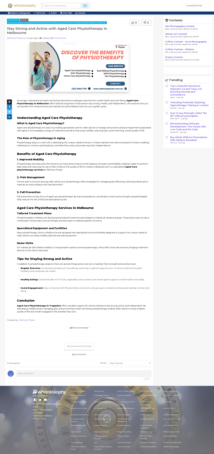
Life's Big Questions (147, 419)
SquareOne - (175, 132)
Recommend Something (79, 346)
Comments (59, 38)
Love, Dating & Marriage (172, 419)
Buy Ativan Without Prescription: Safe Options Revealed (189, 139)
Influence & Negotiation (102, 419)
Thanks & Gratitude (124, 442)
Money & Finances (100, 425)
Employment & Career (79, 408)
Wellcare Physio (15, 38)
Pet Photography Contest (180, 26)
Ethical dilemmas (100, 408)
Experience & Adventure (125, 408)
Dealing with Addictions (102, 402)
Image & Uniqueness (170, 415)
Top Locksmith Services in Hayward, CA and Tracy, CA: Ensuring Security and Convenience (186, 90)
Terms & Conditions (42, 416)
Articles (40, 13)
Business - (174, 108)
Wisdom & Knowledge (171, 447)
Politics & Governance (79, 436)
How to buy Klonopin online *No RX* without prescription (188, 114)
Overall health (13, 20)
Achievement (99, 391)
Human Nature (145, 415)
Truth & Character (123, 447)
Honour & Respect (123, 415)
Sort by (103, 363)
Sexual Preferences (169, 436)
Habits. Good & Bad (101, 415)
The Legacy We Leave (147, 442)
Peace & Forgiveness (124, 432)
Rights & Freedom (123, 436)
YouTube (67, 13)
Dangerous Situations (79, 402)
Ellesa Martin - (175, 118)
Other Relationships (170, 425)
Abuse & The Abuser (78, 391)
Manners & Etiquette (78, 425)
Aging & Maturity (146, 391)
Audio (54, 13)
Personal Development (171, 432)
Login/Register (194, 6)
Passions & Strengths (101, 432)
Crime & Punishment (170, 395)
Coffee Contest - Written (179, 49)
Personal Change (146, 432)
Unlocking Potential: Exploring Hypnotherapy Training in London (189, 104)
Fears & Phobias (168, 408)
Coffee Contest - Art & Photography (186, 41)
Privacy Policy (39, 419)
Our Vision (38, 413)
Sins (95, 442)
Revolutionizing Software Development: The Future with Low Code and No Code (188, 126)
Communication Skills (148, 395)
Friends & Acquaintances (79, 415)
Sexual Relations (77, 442)
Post (146, 379)
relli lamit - (174, 143)
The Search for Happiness (172, 442)
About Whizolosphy (42, 410)
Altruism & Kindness (170, 391)
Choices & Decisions (124, 395)
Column (24, 20)
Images (81, 13)
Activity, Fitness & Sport (125, 391)
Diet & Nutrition (168, 402)
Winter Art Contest (176, 34)
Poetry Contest (174, 57)
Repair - (173, 97)
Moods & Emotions (123, 425)
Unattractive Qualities (148, 447)
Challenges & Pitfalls (101, 395)
